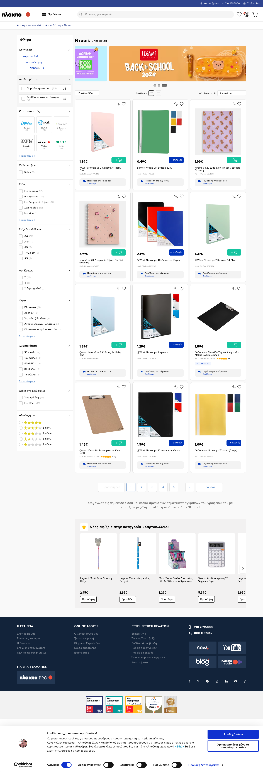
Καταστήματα (211, 4)
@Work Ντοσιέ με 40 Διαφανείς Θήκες (159, 260)
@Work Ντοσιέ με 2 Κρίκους (152, 352)
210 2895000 (203, 627)
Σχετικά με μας (26, 634)
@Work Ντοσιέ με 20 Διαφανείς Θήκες (158, 451)
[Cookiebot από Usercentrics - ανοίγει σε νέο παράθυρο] (23, 765)
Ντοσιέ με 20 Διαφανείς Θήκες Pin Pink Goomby (101, 261)
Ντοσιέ (36, 68)
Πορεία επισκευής (142, 653)
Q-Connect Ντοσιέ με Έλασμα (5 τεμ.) (216, 451)
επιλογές (177, 160)
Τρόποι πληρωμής (84, 638)
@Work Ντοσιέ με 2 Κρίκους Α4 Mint (215, 260)
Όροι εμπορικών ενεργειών (148, 657)
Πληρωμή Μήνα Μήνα (87, 643)
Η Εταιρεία (23, 643)
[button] (79, 63)
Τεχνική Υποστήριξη (143, 638)
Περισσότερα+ (27, 156)
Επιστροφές (81, 653)
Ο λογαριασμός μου (86, 634)
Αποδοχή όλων (233, 734)
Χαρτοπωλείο (35, 25)
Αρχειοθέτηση (53, 25)
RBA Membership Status (31, 653)
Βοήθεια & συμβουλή (144, 643)
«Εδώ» (179, 746)
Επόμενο (209, 487)
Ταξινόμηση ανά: (207, 93)
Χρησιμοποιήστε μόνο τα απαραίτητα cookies (233, 746)
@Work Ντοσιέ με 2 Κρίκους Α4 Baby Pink (100, 169)
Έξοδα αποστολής (85, 648)
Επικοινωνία (139, 634)
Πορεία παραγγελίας (144, 648)
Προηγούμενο (114, 487)
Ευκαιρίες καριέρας (29, 638)
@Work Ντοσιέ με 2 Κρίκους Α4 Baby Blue (100, 353)
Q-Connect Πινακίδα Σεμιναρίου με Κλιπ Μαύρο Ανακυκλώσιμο (217, 353)
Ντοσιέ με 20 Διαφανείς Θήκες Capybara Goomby (217, 169)
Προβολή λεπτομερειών (203, 764)
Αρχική (21, 25)
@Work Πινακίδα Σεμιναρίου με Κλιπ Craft (99, 452)
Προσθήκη (88, 599)
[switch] (108, 765)
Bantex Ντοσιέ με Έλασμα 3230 (154, 168)
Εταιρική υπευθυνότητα (31, 648)
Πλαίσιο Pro (253, 4)
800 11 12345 (203, 633)
